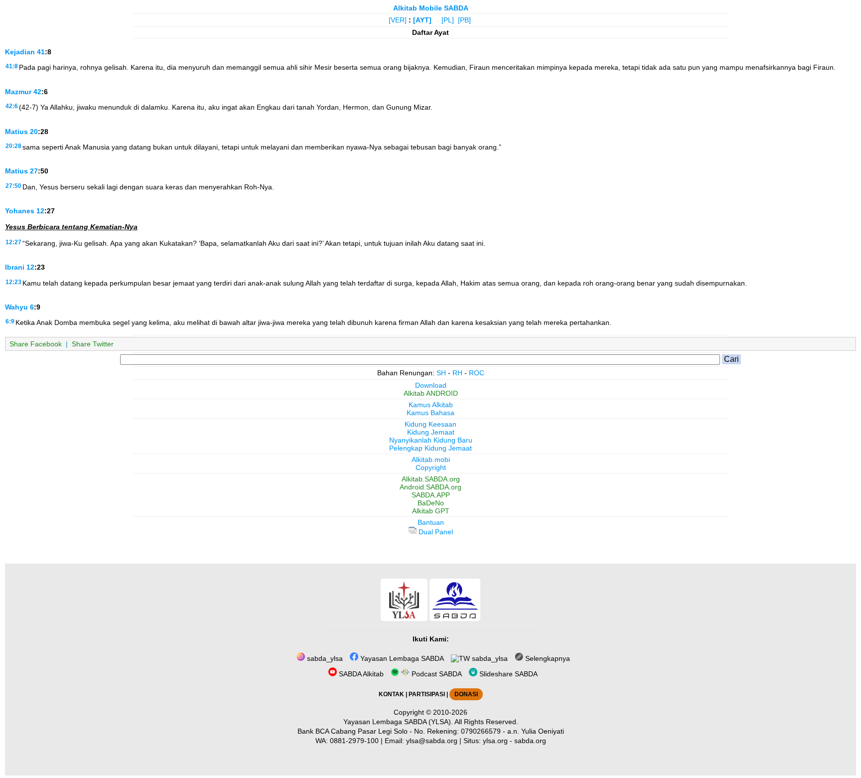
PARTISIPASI (427, 694)
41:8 (11, 66)
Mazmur (18, 92)
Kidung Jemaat (430, 432)
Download (430, 385)
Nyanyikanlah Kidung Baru (430, 440)
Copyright (431, 467)
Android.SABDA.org (430, 487)
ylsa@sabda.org (431, 741)
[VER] (398, 20)
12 (40, 211)
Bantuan (431, 522)
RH (457, 373)
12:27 (13, 242)
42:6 (11, 106)
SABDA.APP (431, 495)
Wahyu (16, 307)
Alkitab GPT (430, 511)
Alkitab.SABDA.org (431, 479)
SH (441, 373)
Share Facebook (35, 344)
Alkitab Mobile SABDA (430, 8)
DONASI (466, 694)
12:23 (13, 282)
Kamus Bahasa (430, 413)
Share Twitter (93, 344)
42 (37, 92)
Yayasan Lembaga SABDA (401, 658)
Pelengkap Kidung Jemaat (430, 448)
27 (34, 171)
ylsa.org (495, 741)
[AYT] (422, 20)
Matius (16, 132)
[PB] (464, 20)
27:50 (13, 186)
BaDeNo (431, 503)
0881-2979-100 (354, 741)
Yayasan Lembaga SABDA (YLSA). (398, 722)
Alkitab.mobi (431, 460)
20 (34, 132)
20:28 (13, 146)
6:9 (9, 321)
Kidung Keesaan (430, 424)
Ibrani (14, 267)
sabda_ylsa (324, 658)
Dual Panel (435, 532)
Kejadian (20, 52)
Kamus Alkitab (431, 405)
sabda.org (530, 741)
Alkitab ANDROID (431, 393)
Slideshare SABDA (507, 674)
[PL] (447, 20)
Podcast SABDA (436, 674)
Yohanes (19, 211)
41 (41, 52)
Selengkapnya (546, 658)
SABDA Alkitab (360, 674)
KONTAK (391, 694)
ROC (476, 373)
